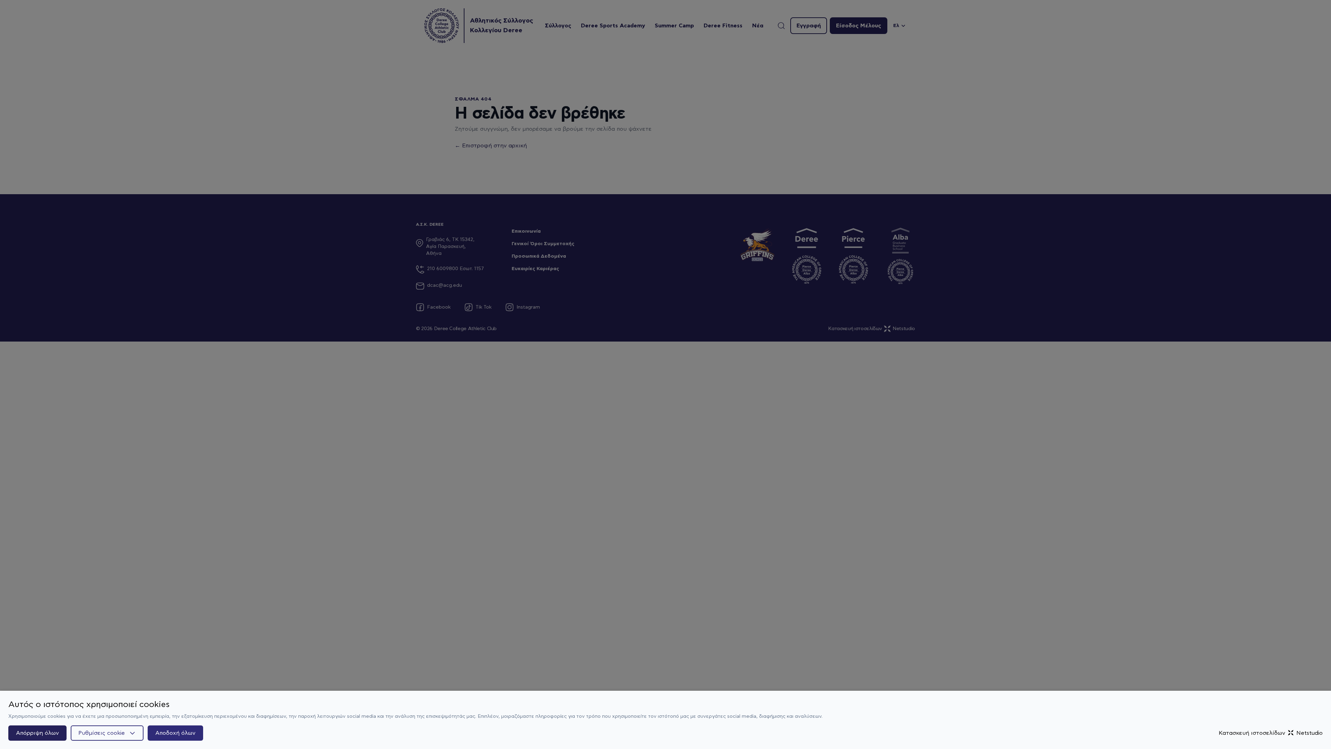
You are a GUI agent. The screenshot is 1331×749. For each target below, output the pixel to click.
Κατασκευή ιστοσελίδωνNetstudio (1271, 733)
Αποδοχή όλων (175, 733)
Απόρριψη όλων (37, 733)
